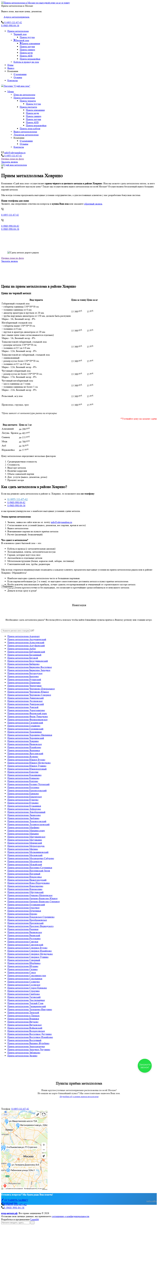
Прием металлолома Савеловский (25, 944)
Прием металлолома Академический (26, 639)
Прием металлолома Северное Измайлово (29, 950)
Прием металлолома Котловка (23, 787)
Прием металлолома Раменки (22, 929)
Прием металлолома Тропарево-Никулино (29, 1009)
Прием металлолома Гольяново (23, 725)
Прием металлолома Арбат (21, 648)
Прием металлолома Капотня (22, 771)
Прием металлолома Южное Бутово (26, 759)
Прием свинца (27, 49)
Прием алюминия (30, 43)
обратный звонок (93, 203)
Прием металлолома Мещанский (24, 842)
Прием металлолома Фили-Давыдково (27, 716)
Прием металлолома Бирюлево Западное (28, 670)
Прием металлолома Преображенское (27, 919)
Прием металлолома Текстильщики (26, 1000)
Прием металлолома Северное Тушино (27, 956)
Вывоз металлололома (25, 131)
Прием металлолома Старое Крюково (27, 987)
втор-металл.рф (9, 1213)
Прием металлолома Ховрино (23, 741)
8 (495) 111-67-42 (13, 22)
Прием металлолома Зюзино (22, 1055)
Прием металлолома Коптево (22, 781)
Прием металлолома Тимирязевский (26, 1006)
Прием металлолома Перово (22, 913)
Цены (10, 65)
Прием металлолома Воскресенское (26, 1030)
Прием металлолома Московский (24, 855)
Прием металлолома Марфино (23, 827)
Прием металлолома (18, 31)
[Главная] (14, 164)
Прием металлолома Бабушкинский (26, 651)
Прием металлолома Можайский (24, 864)
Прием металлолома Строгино (23, 990)
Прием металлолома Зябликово (23, 1052)
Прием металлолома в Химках (23, 1015)
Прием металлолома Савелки (22, 941)
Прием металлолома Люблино (23, 818)
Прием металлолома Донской (22, 707)
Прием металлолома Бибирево (23, 664)
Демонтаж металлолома (26, 134)
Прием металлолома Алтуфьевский (26, 645)
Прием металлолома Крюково (23, 793)
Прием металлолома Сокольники (24, 978)
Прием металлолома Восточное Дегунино (29, 1034)
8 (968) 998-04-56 (10, 25)
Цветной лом (22, 40)
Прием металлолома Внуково (22, 1021)
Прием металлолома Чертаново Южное (28, 691)
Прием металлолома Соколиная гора (26, 975)
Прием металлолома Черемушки (24, 685)
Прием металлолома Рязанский (23, 935)
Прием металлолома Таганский (24, 997)
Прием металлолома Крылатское (24, 796)
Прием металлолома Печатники (24, 910)
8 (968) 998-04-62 (10, 225)
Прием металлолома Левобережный (26, 812)
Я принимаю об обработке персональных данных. (45, 1254)
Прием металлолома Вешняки (23, 1018)
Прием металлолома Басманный (24, 654)
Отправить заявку (18, 1258)
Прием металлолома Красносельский (27, 790)
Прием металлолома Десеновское (25, 701)
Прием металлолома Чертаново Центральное (31, 688)
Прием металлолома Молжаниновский (27, 852)
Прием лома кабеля (30, 128)
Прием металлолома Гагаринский (25, 722)
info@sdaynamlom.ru (14, 152)
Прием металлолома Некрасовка (24, 876)
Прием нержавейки (30, 58)
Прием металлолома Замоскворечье (26, 1046)
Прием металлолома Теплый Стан (25, 1003)
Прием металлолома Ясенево (22, 756)
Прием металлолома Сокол (21, 972)
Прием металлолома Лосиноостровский (28, 824)
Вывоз (10, 68)
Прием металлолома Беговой (22, 657)
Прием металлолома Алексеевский (25, 642)
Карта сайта (152, 1201)
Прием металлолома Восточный (24, 1040)
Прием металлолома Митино (22, 849)
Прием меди (26, 52)
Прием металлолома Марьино (23, 833)
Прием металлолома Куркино (23, 802)
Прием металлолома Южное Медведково (29, 762)
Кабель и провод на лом (26, 61)
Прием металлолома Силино (22, 969)
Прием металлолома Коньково (23, 778)
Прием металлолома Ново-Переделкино (28, 882)
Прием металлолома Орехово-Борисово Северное (33, 901)
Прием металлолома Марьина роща (26, 830)
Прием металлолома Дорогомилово (26, 710)
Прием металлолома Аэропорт (23, 636)
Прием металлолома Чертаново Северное (29, 694)
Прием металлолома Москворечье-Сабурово (30, 858)
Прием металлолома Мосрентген (24, 861)
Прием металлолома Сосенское (23, 984)
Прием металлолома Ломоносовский (26, 821)
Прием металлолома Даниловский (25, 697)
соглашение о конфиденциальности (70, 1216)
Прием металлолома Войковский (24, 1027)
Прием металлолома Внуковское (24, 1024)
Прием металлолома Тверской (23, 1012)
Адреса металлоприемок (16, 16)
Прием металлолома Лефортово (24, 808)
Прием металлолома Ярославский (25, 753)
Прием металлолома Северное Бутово (27, 947)
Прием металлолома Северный (23, 960)
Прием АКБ (26, 55)
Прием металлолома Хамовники (24, 731)
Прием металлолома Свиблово (23, 993)
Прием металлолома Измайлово (24, 747)
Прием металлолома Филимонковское (27, 719)
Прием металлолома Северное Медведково (30, 953)
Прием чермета (28, 100)
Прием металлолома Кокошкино (24, 775)
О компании (20, 74)
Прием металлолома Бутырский (24, 679)
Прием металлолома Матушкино (24, 839)
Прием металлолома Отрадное (23, 907)
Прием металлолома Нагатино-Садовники (29, 867)
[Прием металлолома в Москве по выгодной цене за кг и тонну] (35, 2)
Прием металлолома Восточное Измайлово (30, 1037)
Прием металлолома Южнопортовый (27, 768)
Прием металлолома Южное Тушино (26, 765)
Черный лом (20, 34)
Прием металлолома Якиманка (23, 750)
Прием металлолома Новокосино (24, 889)
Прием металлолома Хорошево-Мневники (29, 734)
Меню (10, 91)
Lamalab (34, 1219)
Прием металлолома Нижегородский (26, 879)
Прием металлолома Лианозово (24, 815)
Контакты (12, 80)
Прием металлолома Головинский (25, 728)
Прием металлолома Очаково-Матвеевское (29, 895)
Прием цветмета (28, 106)
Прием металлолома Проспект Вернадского (30, 926)
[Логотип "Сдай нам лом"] (15, 85)
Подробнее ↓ (8, 586)
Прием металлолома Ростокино (24, 938)
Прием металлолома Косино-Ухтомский (28, 784)
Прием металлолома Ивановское (24, 744)
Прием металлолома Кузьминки (24, 805)
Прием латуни (27, 46)
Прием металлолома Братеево (23, 676)
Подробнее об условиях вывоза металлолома (79, 1096)
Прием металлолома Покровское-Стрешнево (30, 916)
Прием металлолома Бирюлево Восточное (29, 667)
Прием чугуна (27, 37)
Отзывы (18, 77)
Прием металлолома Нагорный (23, 873)
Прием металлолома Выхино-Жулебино (28, 1043)
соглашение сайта (32, 1254)
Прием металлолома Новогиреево (25, 886)
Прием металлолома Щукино (22, 966)
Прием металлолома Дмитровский (25, 704)
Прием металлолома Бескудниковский (27, 660)
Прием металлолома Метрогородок (26, 845)
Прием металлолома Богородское (24, 673)
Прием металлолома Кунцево (22, 799)
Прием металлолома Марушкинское (26, 836)
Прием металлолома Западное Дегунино (28, 1049)
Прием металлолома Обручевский (25, 892)
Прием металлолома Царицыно (24, 682)
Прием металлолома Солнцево (23, 981)
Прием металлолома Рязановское (24, 932)
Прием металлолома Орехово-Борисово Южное (32, 898)
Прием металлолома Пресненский (25, 923)
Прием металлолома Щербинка (23, 963)
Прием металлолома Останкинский (26, 904)
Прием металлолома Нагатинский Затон (28, 870)
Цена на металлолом (24, 94)
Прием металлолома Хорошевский (25, 738)
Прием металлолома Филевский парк (27, 713)
